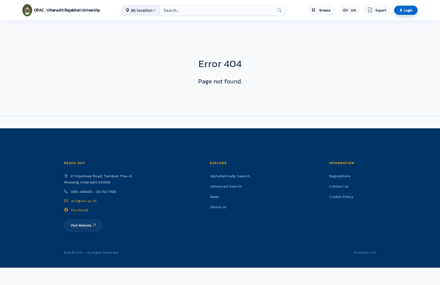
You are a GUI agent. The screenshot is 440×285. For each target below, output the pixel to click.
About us (218, 207)
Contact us (339, 186)
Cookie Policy (341, 197)
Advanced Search (226, 186)
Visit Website (81, 225)
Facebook (79, 210)
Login (408, 10)
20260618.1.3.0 (364, 252)
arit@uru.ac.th (83, 201)
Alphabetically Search (230, 176)
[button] (61, 10)
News (214, 197)
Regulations (340, 176)
